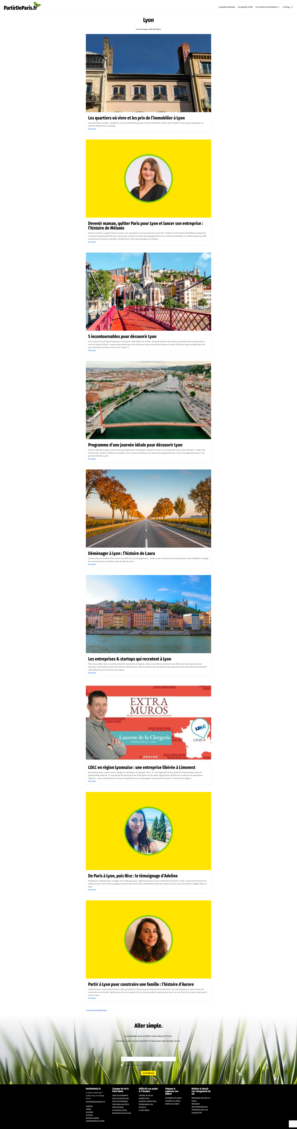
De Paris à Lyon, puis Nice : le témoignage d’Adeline (133, 876)
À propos (89, 1115)
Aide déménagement (200, 1107)
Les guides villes (245, 7)
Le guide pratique (226, 7)
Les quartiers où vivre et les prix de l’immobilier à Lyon (136, 118)
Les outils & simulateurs (266, 7)
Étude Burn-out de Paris (121, 1113)
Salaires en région (172, 1103)
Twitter (88, 1109)
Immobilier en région (173, 1098)
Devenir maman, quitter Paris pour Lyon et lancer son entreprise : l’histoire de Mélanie (145, 226)
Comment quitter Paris (148, 1101)
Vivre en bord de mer (120, 1098)
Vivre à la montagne (120, 1101)
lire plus (92, 128)
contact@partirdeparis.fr (95, 1101)
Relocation (196, 1103)
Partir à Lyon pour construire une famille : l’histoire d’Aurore (141, 984)
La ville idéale (144, 1110)
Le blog (286, 7)
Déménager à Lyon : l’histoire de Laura (121, 553)
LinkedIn (89, 1106)
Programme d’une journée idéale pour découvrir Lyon (135, 445)
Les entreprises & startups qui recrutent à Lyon (129, 659)
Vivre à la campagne (120, 1095)
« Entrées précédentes (96, 1010)
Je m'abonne (148, 1073)
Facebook (89, 1112)
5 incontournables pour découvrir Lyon (122, 336)
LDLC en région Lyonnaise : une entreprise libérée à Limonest (141, 767)
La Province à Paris (119, 1110)
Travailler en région (172, 1101)
